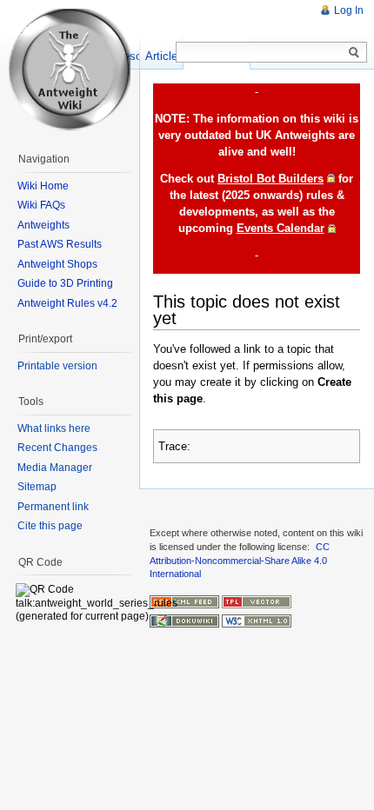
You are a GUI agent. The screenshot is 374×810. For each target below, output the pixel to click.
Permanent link (53, 507)
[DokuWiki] (184, 620)
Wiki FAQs (41, 205)
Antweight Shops (57, 264)
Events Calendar (280, 228)
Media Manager (54, 467)
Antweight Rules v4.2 (67, 303)
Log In (349, 10)
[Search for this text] (354, 53)
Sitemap (37, 487)
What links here (53, 428)
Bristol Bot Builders (270, 178)
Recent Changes (57, 448)
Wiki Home (43, 186)
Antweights (43, 225)
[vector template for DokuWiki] (256, 600)
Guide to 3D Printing (65, 283)
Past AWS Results (59, 244)
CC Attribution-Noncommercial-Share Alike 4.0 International (240, 560)
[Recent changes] (184, 600)
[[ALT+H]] (69, 69)
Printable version (57, 366)
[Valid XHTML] (256, 620)
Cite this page (50, 526)
